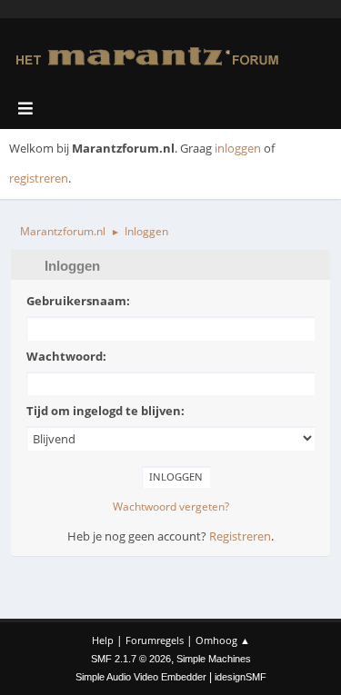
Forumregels (154, 640)
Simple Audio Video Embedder (140, 676)
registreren (38, 178)
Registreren (240, 536)
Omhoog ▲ (223, 640)
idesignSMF (240, 676)
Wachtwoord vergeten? (171, 506)
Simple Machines (213, 658)
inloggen (238, 148)
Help (103, 640)
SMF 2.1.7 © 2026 (131, 658)
